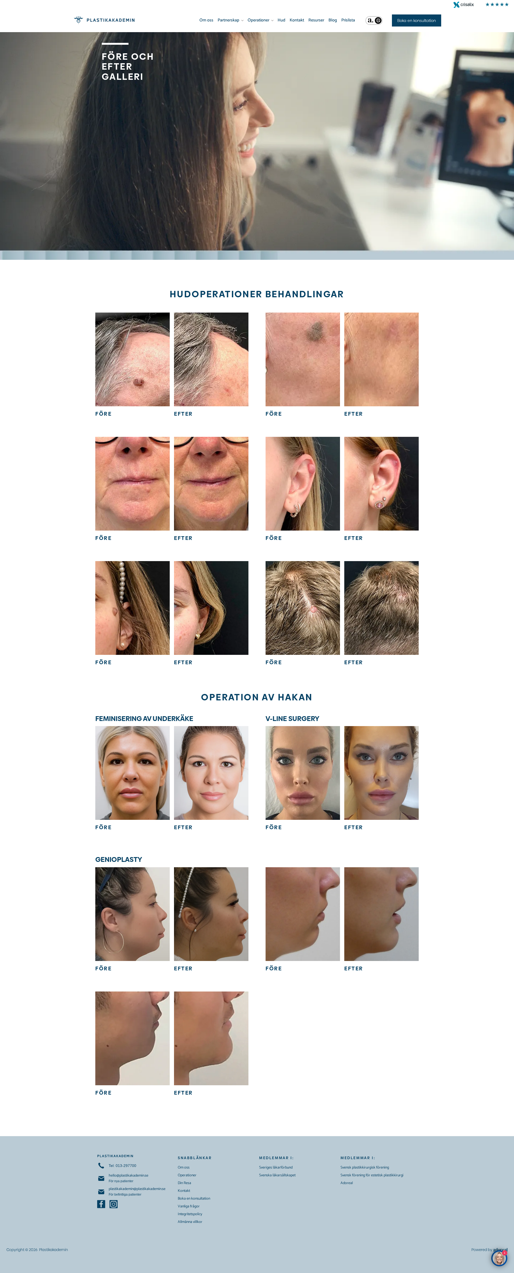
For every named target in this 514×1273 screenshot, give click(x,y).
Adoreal (347, 1183)
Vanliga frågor (189, 1206)
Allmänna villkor (190, 1222)
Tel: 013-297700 (122, 1165)
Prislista (348, 20)
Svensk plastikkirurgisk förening (365, 1167)
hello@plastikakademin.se (128, 1176)
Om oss (206, 20)
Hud (281, 20)
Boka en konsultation (194, 1198)
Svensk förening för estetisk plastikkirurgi (372, 1175)
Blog (332, 20)
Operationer (258, 20)
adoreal (500, 1249)
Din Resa (184, 1183)
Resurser (316, 20)
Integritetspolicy (190, 1214)
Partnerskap (228, 20)
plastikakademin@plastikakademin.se (137, 1189)
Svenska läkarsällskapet (277, 1175)
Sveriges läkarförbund (276, 1167)
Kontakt (297, 20)
